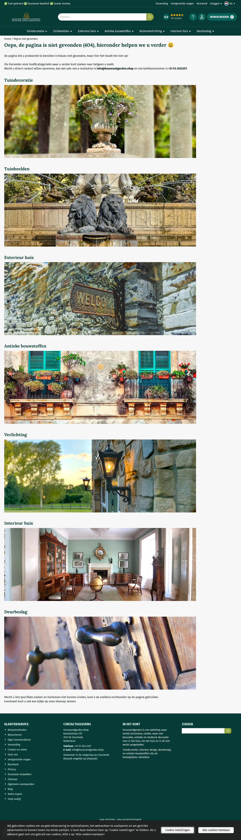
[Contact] (193, 17)
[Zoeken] (227, 731)
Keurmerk (202, 3)
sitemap (60, 701)
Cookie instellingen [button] (177, 830)
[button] (230, 3)
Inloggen (215, 3)
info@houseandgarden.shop (88, 749)
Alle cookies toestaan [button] (216, 830)
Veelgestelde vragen (182, 3)
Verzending (162, 3)
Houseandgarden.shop (76, 729)
